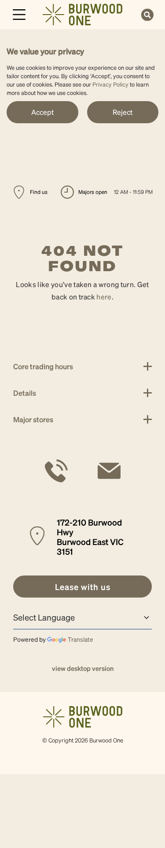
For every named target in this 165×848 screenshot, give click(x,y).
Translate (80, 639)
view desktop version (83, 668)
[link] (82, 13)
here (103, 296)
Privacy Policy (110, 84)
